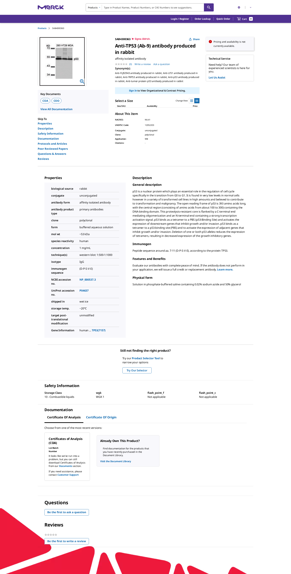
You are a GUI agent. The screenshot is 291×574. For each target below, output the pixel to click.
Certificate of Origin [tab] (101, 417)
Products (42, 28)
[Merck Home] (51, 7)
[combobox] (150, 7)
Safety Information (50, 133)
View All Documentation (56, 109)
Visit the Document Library (115, 461)
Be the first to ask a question (66, 512)
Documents (65, 466)
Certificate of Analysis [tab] (64, 417)
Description (45, 128)
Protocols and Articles (52, 144)
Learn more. (225, 269)
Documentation (48, 138)
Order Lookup (203, 18)
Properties (45, 123)
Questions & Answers (52, 154)
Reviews (43, 159)
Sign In (133, 90)
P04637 (84, 290)
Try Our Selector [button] (137, 370)
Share (196, 39)
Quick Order (223, 18)
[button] (180, 19)
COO (57, 101)
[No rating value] (122, 64)
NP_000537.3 (87, 279)
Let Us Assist (217, 77)
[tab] (45, 28)
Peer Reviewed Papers (53, 149)
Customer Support (68, 474)
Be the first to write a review (68, 542)
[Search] (209, 7)
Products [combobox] (93, 7)
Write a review (143, 64)
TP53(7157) (99, 330)
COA (45, 101)
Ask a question (161, 64)
